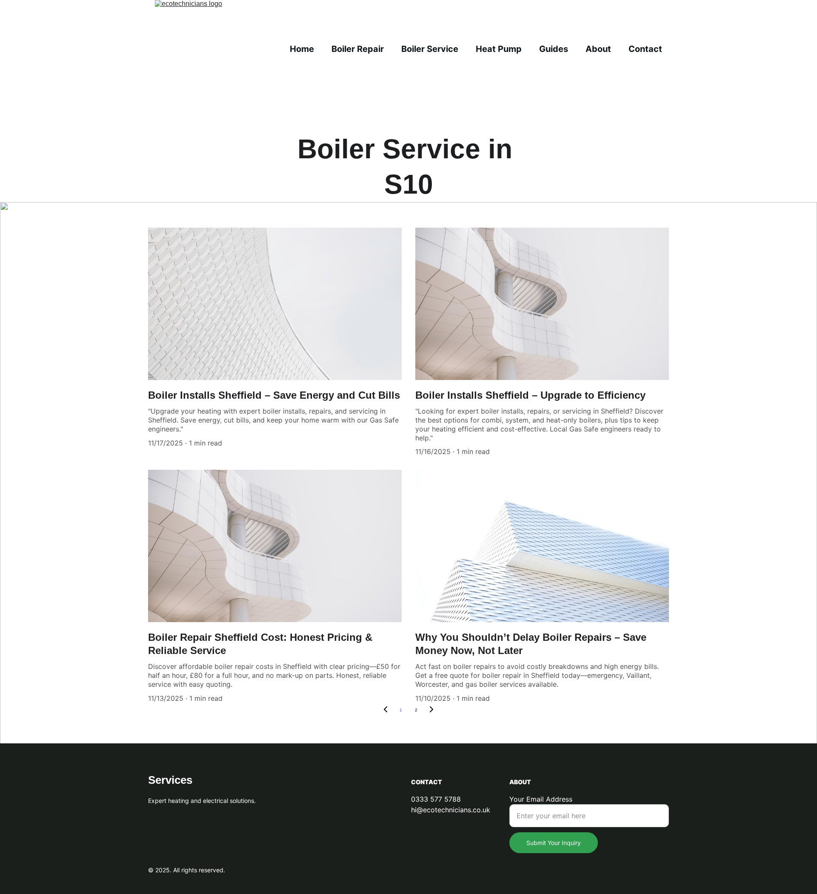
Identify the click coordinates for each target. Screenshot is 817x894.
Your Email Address (540, 799)
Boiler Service (429, 49)
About (598, 49)
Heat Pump (499, 49)
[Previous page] (385, 710)
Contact (645, 49)
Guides (553, 49)
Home (302, 49)
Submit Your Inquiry (553, 842)
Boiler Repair (357, 49)
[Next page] (431, 710)
